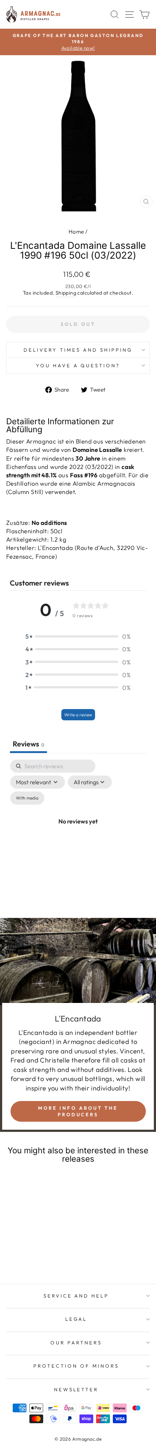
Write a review (78, 714)
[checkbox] (27, 798)
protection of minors (76, 1366)
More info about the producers (78, 1111)
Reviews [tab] (28, 743)
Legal (76, 1319)
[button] (78, 636)
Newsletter (76, 1389)
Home (76, 231)
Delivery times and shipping (78, 350)
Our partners (76, 1342)
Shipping (66, 293)
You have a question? (78, 365)
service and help (76, 1296)
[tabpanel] (78, 829)
